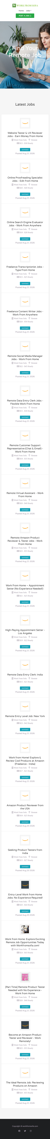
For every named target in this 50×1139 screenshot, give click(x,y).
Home (21, 11)
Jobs (28, 11)
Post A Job (24, 16)
